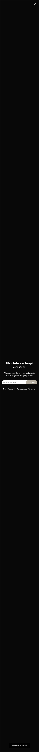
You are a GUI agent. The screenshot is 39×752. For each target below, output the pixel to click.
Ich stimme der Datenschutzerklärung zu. (20, 389)
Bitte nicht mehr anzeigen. (19, 746)
